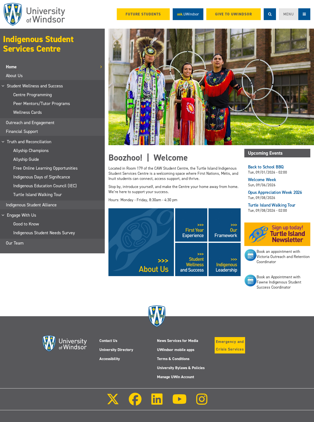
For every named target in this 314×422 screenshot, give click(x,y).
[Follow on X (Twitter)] (113, 402)
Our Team (15, 243)
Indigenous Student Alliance (31, 205)
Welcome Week (262, 180)
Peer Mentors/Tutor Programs (41, 103)
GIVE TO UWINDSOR (233, 14)
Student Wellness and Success (35, 86)
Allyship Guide (26, 159)
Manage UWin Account (175, 376)
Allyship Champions (31, 150)
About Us (14, 76)
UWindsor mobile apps (175, 349)
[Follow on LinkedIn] (157, 402)
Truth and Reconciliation (29, 142)
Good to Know (26, 224)
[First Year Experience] (191, 224)
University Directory (116, 349)
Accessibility (109, 358)
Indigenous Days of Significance (41, 177)
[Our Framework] (225, 224)
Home (11, 67)
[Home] (34, 14)
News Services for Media (177, 340)
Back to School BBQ (266, 167)
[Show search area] (270, 14)
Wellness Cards (27, 112)
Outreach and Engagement (30, 123)
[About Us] (141, 242)
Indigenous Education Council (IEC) (45, 186)
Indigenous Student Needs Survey (44, 233)
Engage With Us (21, 215)
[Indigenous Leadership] (225, 259)
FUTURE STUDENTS (143, 14)
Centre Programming (32, 95)
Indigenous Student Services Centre (38, 44)
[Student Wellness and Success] (191, 259)
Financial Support (22, 131)
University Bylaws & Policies (181, 367)
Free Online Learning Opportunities (45, 168)
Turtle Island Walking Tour (37, 195)
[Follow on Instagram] (202, 402)
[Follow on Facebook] (135, 402)
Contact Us (108, 340)
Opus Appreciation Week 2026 (275, 192)
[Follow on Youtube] (179, 402)
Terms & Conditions (173, 358)
